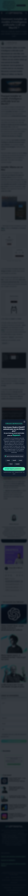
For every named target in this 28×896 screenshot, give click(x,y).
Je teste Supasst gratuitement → (14, 468)
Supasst (16, 435)
